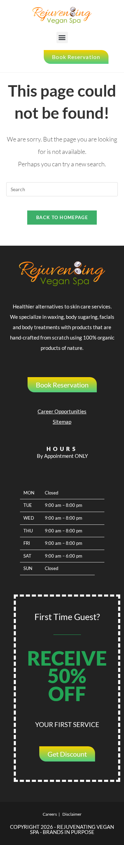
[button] (62, 37)
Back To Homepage (62, 217)
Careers (50, 814)
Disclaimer (72, 814)
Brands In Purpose (68, 832)
